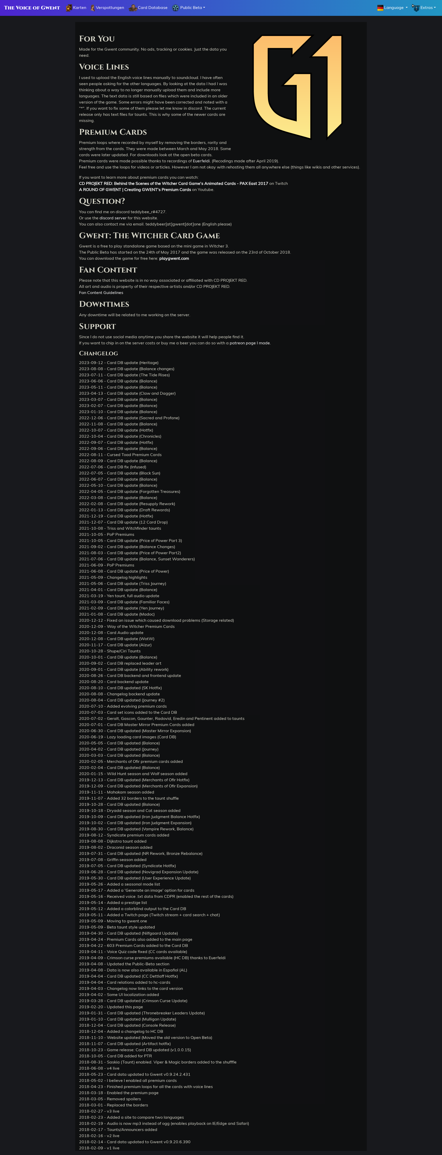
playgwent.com (174, 258)
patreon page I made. (250, 342)
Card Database (153, 7)
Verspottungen (109, 7)
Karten (79, 7)
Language (394, 7)
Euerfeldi (201, 160)
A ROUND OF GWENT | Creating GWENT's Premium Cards (135, 189)
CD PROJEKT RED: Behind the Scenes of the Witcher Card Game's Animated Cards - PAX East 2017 (173, 183)
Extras (426, 7)
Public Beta (190, 7)
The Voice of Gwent (32, 8)
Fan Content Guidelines (101, 292)
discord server (113, 217)
